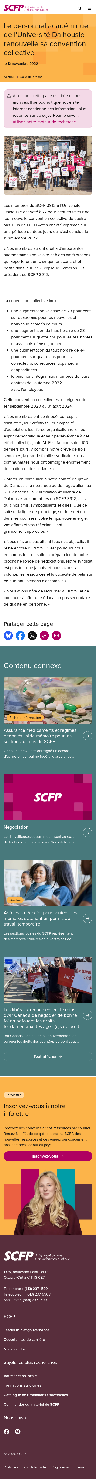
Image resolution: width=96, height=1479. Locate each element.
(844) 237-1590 (35, 1299)
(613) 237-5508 (39, 1294)
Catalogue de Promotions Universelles (36, 1395)
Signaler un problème (68, 1467)
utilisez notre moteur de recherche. (45, 122)
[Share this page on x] (32, 636)
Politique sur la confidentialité (25, 1467)
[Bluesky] (17, 1431)
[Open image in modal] (48, 165)
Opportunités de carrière (24, 1339)
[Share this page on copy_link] (44, 636)
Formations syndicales (22, 1385)
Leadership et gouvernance (26, 1330)
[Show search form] (79, 8)
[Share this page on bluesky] (8, 636)
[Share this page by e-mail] (56, 636)
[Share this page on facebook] (20, 636)
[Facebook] (6, 1431)
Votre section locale (20, 1375)
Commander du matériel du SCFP (31, 1404)
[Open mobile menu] (89, 8)
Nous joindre (14, 1349)
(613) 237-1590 (36, 1288)
